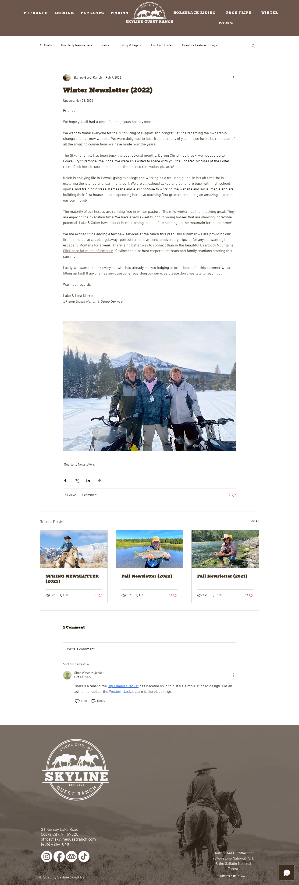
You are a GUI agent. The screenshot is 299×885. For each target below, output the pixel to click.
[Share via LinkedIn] (88, 480)
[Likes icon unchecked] (77, 701)
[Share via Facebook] (65, 480)
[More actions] (233, 77)
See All (254, 521)
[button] (35, 13)
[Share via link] (99, 480)
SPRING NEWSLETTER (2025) (72, 579)
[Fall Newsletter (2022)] (149, 549)
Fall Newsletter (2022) (146, 576)
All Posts (46, 45)
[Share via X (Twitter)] (77, 480)
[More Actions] (233, 675)
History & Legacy (130, 45)
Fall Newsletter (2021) (222, 576)
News (105, 45)
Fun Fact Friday (162, 45)
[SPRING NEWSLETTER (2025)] (73, 549)
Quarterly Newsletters (76, 45)
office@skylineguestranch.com (68, 839)
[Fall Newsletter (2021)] (225, 549)
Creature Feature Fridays (199, 45)
